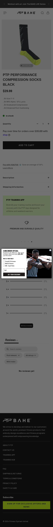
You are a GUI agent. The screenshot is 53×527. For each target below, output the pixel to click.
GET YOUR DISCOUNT (14, 274)
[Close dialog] (50, 250)
